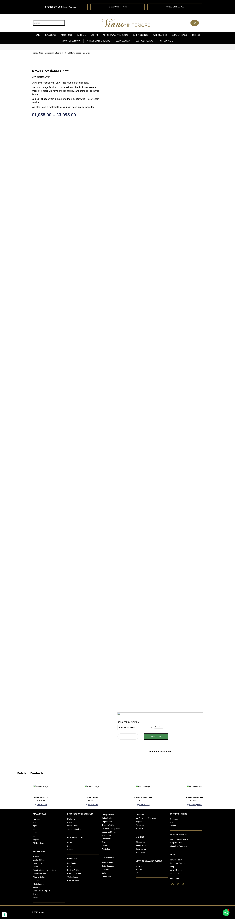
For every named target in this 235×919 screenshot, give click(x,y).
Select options (195, 805)
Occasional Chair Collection (57, 53)
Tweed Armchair (41, 797)
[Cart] (194, 23)
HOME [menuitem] (37, 35)
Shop (41, 53)
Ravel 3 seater (92, 797)
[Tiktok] (183, 884)
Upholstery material (129, 722)
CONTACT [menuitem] (196, 35)
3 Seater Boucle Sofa (194, 797)
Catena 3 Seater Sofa (143, 797)
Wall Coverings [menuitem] (160, 35)
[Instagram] (177, 884)
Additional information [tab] (160, 751)
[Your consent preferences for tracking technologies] (4, 914)
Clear (160, 727)
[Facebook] (172, 884)
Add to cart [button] (42, 805)
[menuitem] (50, 35)
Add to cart (156, 736)
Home (34, 53)
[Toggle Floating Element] (226, 912)
